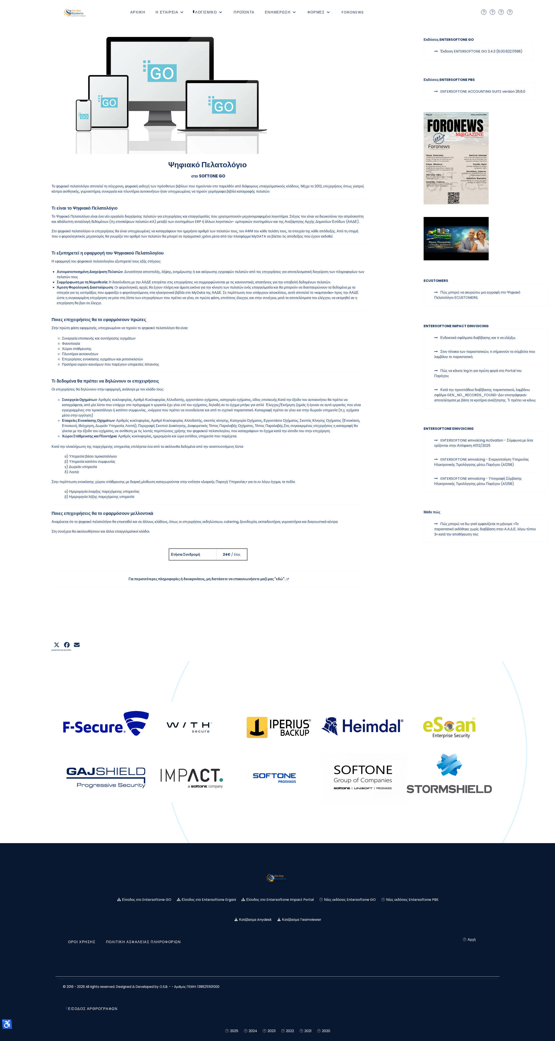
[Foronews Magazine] (456, 158)
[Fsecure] (106, 727)
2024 (253, 1030)
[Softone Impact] (192, 777)
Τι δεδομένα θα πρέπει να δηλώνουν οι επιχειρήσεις (105, 381)
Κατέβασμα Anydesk (255, 919)
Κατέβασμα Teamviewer (301, 919)
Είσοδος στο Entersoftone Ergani (209, 899)
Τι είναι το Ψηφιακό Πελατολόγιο (85, 208)
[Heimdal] (363, 727)
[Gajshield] (106, 777)
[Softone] (363, 777)
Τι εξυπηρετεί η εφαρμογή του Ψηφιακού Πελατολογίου (108, 253)
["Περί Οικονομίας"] (456, 238)
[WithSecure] (192, 727)
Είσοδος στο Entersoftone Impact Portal (280, 899)
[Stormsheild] (449, 777)
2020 (326, 1030)
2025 (234, 1030)
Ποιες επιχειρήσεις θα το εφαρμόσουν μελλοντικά (102, 513)
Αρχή (471, 939)
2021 (308, 1030)
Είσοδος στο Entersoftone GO (146, 899)
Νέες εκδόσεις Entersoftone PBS (412, 899)
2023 (272, 1030)
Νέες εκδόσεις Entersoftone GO (350, 899)
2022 (290, 1030)
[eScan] (449, 727)
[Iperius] (277, 727)
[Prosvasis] (277, 777)
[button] (56, 645)
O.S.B (163, 986)
